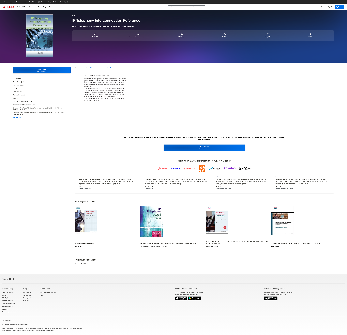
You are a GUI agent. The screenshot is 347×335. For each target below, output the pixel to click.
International (45, 288)
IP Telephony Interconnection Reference (103, 68)
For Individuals (45, 2)
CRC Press (311, 37)
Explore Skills (21, 7)
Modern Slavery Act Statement (45, 330)
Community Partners (8, 303)
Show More (17, 117)
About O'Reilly (7, 288)
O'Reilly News (6, 298)
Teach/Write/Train (8, 292)
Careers (4, 295)
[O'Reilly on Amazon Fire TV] (271, 300)
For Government (21, 2)
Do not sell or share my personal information (15, 324)
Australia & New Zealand (48, 292)
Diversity (5, 309)
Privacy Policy (27, 298)
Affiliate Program (7, 306)
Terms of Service (6, 330)
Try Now (338, 7)
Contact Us (27, 292)
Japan (42, 295)
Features (32, 7)
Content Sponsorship (9, 312)
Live (50, 7)
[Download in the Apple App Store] (181, 300)
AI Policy (26, 301)
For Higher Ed (33, 2)
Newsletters (27, 295)
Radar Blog (42, 7)
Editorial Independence (28, 330)
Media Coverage (7, 301)
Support (26, 288)
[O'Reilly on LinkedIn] (10, 279)
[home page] (8, 7)
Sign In (330, 7)
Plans (323, 7)
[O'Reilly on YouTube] (13, 279)
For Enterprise (8, 2)
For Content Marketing (59, 2)
